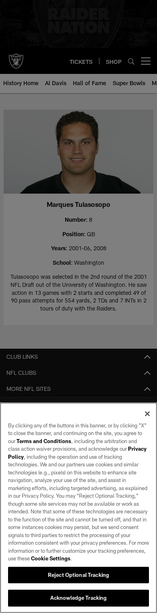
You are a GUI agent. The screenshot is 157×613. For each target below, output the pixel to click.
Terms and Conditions (44, 441)
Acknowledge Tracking (78, 598)
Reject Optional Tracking (78, 575)
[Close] (147, 414)
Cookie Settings (50, 558)
